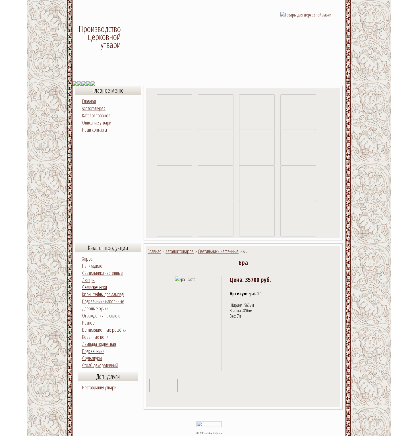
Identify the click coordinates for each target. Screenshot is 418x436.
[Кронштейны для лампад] (215, 147)
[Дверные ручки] (298, 147)
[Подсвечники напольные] (257, 147)
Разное (88, 322)
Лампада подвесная (99, 344)
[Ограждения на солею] (174, 183)
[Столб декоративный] (298, 218)
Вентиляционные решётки (104, 329)
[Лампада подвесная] (174, 218)
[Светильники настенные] (257, 112)
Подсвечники (93, 351)
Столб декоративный (100, 365)
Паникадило (92, 265)
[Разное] (215, 183)
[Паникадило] (215, 112)
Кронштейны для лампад (103, 294)
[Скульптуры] (257, 218)
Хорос (87, 258)
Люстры (88, 280)
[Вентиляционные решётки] (257, 183)
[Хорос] (174, 112)
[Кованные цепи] (298, 183)
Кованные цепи (95, 336)
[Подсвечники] (215, 218)
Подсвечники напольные (103, 301)
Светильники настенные (102, 272)
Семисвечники (94, 287)
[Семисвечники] (174, 147)
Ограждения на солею (101, 315)
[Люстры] (298, 112)
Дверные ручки (95, 308)
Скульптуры (92, 358)
